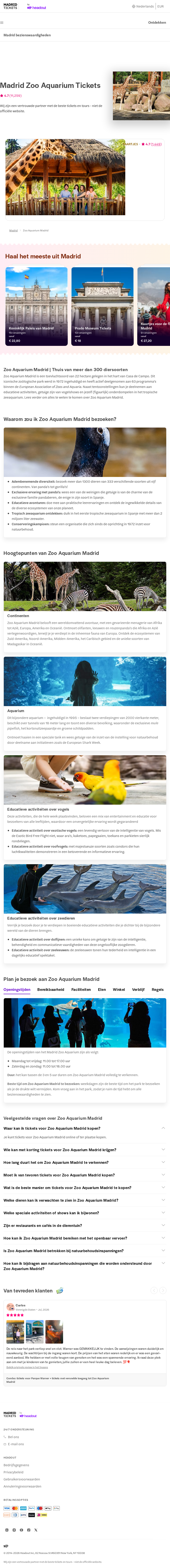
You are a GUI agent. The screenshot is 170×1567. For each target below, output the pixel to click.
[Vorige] (154, 1290)
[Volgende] (162, 1290)
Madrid (13, 230)
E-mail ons (16, 1444)
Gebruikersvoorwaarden (22, 1479)
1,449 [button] (156, 144)
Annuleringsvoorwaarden (22, 1486)
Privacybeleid (13, 1472)
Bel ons (13, 1437)
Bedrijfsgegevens (16, 1465)
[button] (85, 1128)
